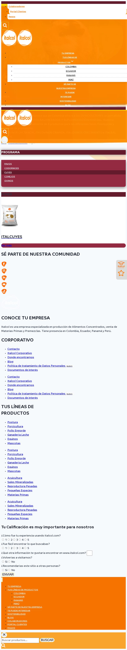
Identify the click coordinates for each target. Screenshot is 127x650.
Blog (68, 105)
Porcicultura (15, 426)
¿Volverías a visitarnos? (16, 557)
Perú (71, 80)
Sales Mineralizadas (20, 482)
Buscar (47, 640)
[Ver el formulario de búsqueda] (5, 26)
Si (6, 562)
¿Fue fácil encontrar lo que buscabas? (25, 544)
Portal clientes (17, 624)
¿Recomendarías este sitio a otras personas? (30, 566)
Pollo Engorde (16, 430)
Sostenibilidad (68, 101)
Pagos (12, 17)
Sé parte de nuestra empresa (66, 86)
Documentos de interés (22, 370)
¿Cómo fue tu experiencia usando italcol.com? (31, 535)
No (13, 562)
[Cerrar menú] (2, 579)
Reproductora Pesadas (22, 486)
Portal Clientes (18, 12)
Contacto (13, 349)
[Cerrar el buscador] (4, 634)
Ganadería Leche (18, 435)
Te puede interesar (67, 95)
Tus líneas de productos (22, 590)
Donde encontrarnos (20, 357)
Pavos (8, 164)
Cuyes (8, 172)
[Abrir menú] (4, 140)
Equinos (12, 439)
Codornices (11, 168)
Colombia (71, 67)
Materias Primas (18, 495)
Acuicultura (14, 478)
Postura (12, 422)
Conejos (9, 177)
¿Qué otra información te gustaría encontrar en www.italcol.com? (44, 553)
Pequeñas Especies (19, 490)
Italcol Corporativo (19, 353)
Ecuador (71, 71)
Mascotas (13, 443)
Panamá (70, 76)
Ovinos (8, 181)
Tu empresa (67, 53)
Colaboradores (17, 7)
